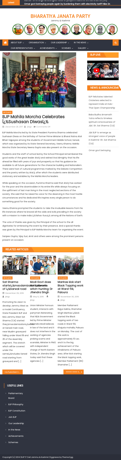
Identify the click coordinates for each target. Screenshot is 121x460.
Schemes (66, 48)
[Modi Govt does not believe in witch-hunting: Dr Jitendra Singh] (43, 265)
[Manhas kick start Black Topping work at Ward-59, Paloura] (71, 265)
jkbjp (29, 126)
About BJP (16, 42)
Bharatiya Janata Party (60, 16)
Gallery (82, 48)
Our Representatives (22, 48)
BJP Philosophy (15, 404)
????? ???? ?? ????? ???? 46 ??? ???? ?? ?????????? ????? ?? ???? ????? (75, 372)
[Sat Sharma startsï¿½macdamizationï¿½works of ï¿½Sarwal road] (15, 265)
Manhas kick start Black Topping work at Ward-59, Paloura (70, 287)
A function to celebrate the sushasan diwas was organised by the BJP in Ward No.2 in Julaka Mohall (14, 372)
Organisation (36, 42)
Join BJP (12, 417)
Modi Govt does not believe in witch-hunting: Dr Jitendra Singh (41, 287)
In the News (80, 42)
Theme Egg (67, 457)
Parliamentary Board (15, 396)
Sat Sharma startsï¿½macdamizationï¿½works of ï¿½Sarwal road (15, 285)
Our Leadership (59, 42)
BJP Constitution (16, 410)
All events (7, 112)
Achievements (47, 48)
